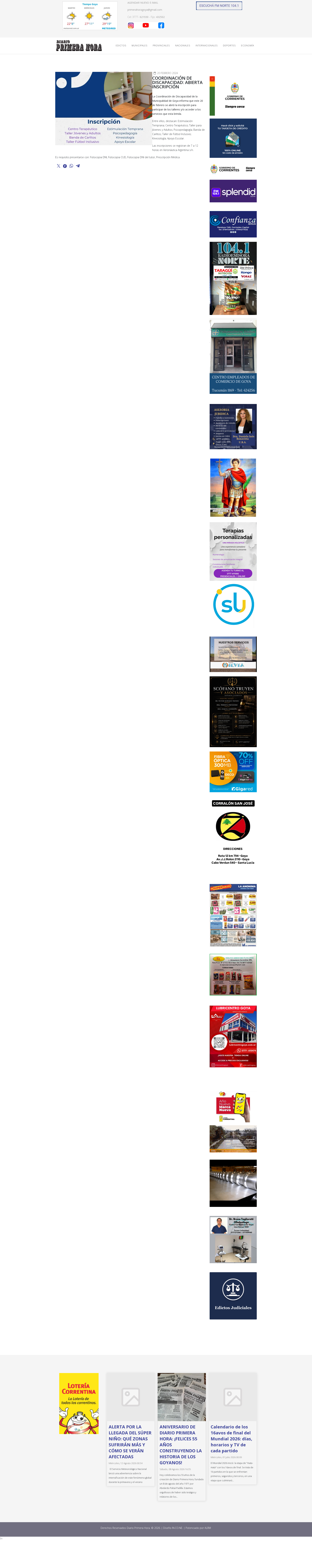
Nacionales (182, 45)
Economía (247, 45)
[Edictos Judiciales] (233, 1295)
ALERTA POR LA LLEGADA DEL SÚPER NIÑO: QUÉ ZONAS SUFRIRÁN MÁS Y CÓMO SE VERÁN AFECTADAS (130, 1442)
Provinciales (161, 45)
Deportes (229, 45)
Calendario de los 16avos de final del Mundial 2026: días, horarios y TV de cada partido (231, 1439)
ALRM (208, 1528)
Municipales (139, 45)
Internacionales (207, 45)
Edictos (121, 45)
